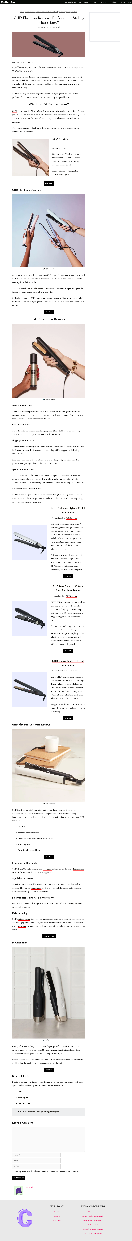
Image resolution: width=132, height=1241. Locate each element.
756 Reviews (71, 518)
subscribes (47, 869)
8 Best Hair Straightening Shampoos (42, 1111)
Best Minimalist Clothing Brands (92, 1220)
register (74, 903)
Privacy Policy (57, 1220)
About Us (57, 1212)
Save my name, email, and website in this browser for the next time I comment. (47, 1171)
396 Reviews (71, 596)
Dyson (66, 174)
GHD (14, 111)
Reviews (104, 2)
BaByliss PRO (24, 1103)
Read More (48, 183)
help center (69, 495)
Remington (23, 1097)
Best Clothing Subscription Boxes (93, 1229)
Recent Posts (126, 2)
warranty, (22, 926)
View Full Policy (49, 936)
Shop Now (49, 312)
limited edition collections (38, 288)
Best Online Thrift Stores (92, 1225)
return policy (24, 919)
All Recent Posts (93, 1212)
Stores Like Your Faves (73, 2)
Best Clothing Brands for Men (93, 1233)
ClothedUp (8, 2)
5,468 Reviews (72, 671)
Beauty (94, 2)
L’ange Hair (57, 174)
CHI (20, 1091)
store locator (36, 888)
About (114, 2)
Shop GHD (68, 576)
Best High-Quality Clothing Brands (92, 1216)
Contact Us (57, 1216)
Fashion (86, 2)
